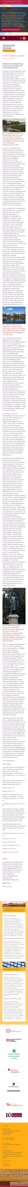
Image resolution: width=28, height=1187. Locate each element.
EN (21, 38)
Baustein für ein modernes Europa (13, 3)
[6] (17, 397)
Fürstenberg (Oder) (9, 51)
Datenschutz (22, 26)
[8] (20, 509)
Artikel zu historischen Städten (14, 909)
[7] (11, 455)
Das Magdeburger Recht (12, 1)
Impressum (5, 1164)
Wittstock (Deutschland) (10, 915)
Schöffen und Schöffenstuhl (11, 974)
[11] (21, 658)
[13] (20, 705)
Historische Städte (9, 45)
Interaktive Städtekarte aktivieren (10, 29)
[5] (21, 304)
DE (24, 38)
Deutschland (7, 48)
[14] (3, 730)
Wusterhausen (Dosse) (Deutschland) (13, 938)
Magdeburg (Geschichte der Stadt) (13, 998)
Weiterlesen (20, 935)
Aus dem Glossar (11, 969)
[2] (15, 226)
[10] (14, 585)
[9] (7, 574)
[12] (13, 689)
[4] (20, 261)
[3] (23, 247)
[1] (18, 201)
